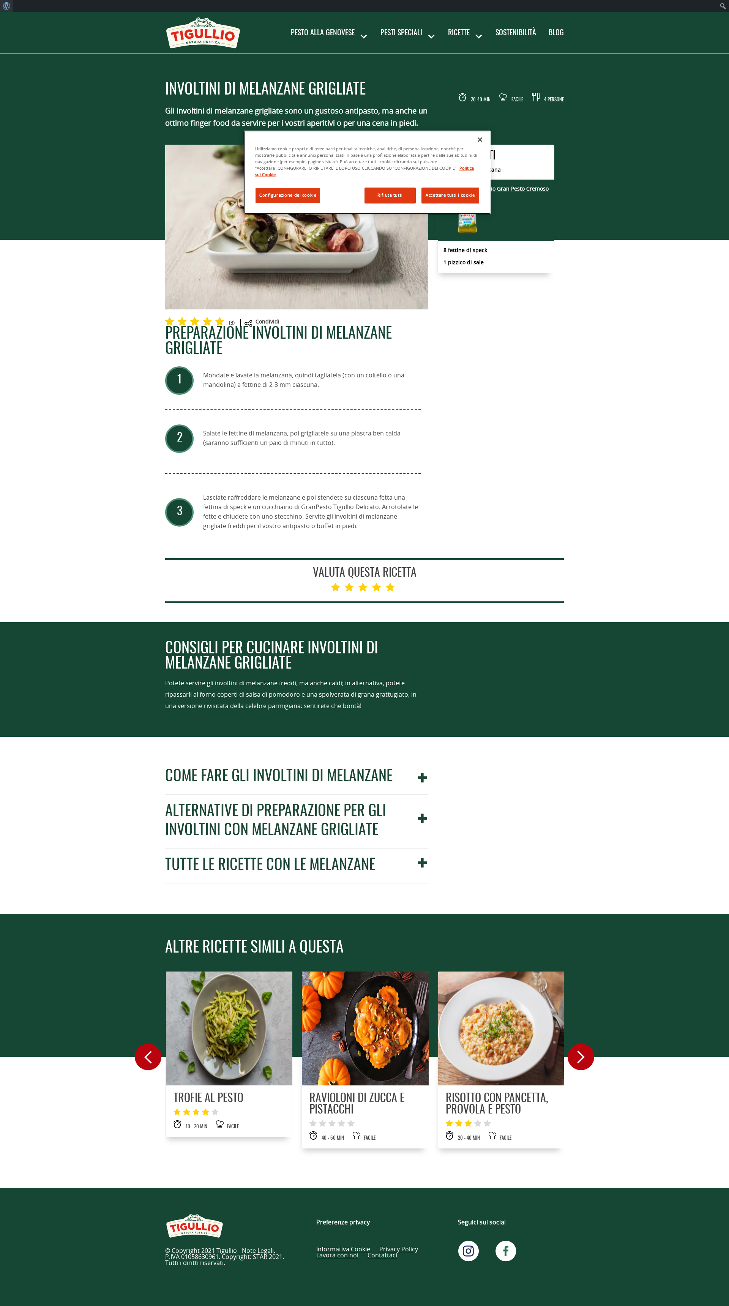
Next (581, 1057)
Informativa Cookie (343, 1249)
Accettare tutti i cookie (450, 195)
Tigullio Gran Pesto (513, 189)
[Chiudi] (480, 139)
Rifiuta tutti (389, 195)
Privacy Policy (398, 1249)
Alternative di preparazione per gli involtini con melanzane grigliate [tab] (275, 821)
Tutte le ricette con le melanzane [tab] (270, 865)
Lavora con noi (337, 1255)
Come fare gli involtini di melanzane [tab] (279, 776)
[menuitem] (6, 6)
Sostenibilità (515, 33)
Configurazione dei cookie (287, 195)
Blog (556, 33)
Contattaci (382, 1255)
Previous (148, 1057)
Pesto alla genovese (323, 33)
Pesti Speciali (401, 33)
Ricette (459, 33)
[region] (367, 172)
